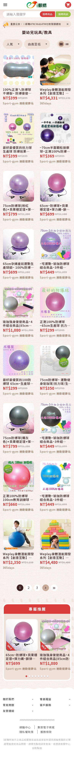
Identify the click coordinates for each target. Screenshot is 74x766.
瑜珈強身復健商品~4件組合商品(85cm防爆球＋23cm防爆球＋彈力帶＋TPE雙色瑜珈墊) (18, 323)
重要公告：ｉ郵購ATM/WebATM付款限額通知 (35, 24)
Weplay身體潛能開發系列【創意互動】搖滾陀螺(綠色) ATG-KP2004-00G (55, 91)
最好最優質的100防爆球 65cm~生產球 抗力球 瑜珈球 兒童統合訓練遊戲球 (18, 381)
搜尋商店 (63, 14)
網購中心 (25, 727)
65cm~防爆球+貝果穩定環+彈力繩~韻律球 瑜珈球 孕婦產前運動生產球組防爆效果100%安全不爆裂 (55, 207)
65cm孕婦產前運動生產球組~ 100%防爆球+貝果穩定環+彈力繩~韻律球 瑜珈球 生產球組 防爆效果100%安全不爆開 (18, 265)
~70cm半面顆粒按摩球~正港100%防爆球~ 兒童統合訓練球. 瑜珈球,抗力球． (55, 149)
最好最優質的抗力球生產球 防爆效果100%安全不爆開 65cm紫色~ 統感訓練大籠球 (18, 149)
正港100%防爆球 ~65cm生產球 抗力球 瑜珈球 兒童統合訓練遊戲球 (55, 323)
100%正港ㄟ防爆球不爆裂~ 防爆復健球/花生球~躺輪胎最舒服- (18, 91)
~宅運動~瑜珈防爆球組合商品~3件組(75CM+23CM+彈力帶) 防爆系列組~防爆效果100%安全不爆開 (55, 439)
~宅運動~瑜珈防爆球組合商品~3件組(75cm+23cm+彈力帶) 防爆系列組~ (54, 497)
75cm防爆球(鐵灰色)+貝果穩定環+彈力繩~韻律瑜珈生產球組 (18, 439)
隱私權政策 (26, 732)
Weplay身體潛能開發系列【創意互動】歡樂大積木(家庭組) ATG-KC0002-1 (55, 556)
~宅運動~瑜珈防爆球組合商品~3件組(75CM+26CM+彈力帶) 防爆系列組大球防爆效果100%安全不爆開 (55, 265)
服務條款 (46, 732)
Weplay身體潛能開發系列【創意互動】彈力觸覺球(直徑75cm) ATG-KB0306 (18, 556)
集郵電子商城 (46, 727)
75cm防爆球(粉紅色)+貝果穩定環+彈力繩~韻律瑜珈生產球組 (18, 207)
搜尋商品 (47, 14)
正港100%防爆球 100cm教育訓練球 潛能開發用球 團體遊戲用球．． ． (18, 497)
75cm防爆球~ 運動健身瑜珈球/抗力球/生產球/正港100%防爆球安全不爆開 (55, 381)
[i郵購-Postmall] (36, 5)
